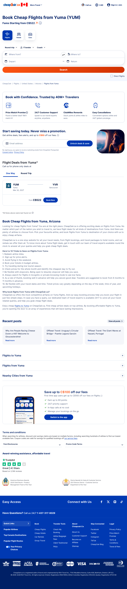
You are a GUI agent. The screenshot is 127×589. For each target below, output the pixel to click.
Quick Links (9, 523)
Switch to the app (58, 417)
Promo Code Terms (74, 444)
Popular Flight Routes (13, 541)
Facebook (95, 529)
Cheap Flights (40, 529)
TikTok (93, 540)
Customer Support (79, 536)
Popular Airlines (11, 529)
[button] (86, 4)
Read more (10, 340)
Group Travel (40, 540)
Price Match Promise (114, 534)
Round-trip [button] (9, 47)
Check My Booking (57, 530)
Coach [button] (40, 47)
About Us (75, 532)
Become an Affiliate (76, 540)
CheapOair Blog (97, 544)
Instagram (95, 537)
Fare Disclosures (10, 444)
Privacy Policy (19, 152)
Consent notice (7, 152)
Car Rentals (39, 537)
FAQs (55, 546)
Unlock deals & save (79, 143)
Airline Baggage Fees (59, 537)
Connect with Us (80, 502)
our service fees (70, 438)
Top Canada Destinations (15, 535)
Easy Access (11, 502)
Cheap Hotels (40, 533)
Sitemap (75, 546)
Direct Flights (119, 76)
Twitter (93, 533)
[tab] (7, 35)
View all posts (114, 321)
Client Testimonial (60, 543)
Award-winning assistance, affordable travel (26, 453)
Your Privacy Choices (16, 548)
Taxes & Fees (115, 546)
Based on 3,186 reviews (12, 469)
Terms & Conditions (114, 541)
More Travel (35, 5)
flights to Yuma (22, 306)
